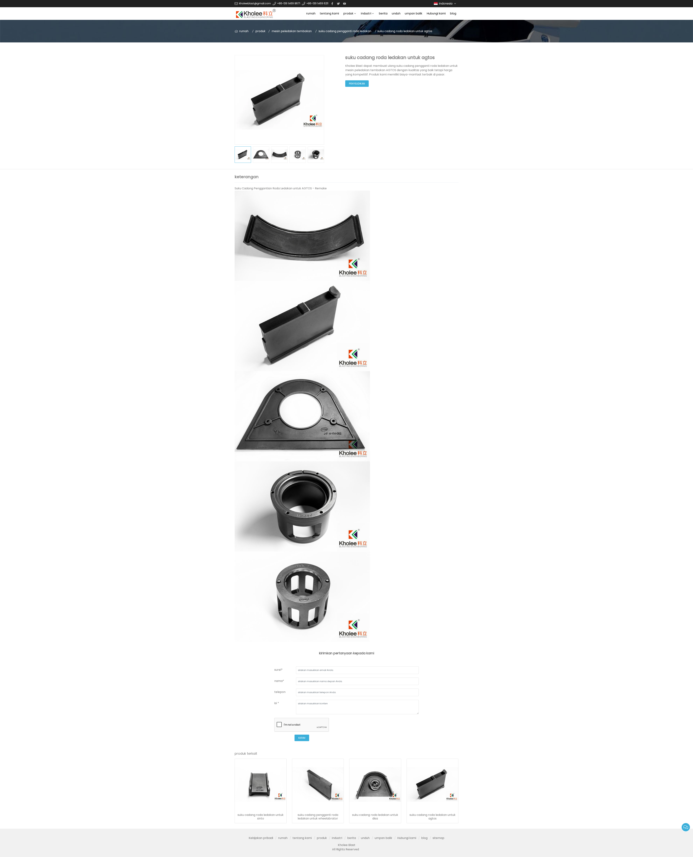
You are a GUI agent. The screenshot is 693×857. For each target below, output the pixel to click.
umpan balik (413, 13)
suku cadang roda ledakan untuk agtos (432, 816)
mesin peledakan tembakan (292, 31)
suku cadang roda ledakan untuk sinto (260, 816)
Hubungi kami (436, 13)
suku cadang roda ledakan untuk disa (375, 816)
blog (453, 13)
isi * (276, 703)
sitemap (438, 838)
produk (348, 13)
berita (383, 13)
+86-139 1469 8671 (288, 3)
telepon (280, 692)
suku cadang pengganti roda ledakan (345, 31)
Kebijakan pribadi (261, 838)
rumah (310, 13)
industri (366, 13)
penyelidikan (357, 83)
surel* (278, 670)
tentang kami (329, 13)
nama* (279, 681)
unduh (396, 13)
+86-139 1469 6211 (317, 3)
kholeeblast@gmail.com (255, 3)
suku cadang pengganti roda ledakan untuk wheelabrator (318, 816)
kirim (301, 737)
